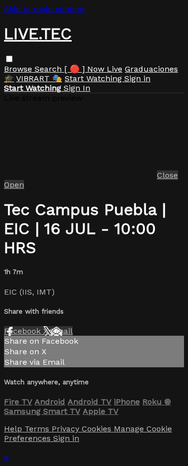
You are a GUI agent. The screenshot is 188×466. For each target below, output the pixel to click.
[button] (9, 59)
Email (62, 331)
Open (14, 184)
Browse (19, 69)
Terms (38, 428)
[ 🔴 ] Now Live (93, 69)
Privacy (67, 428)
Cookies (98, 428)
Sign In (77, 88)
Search (49, 69)
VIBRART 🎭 (39, 78)
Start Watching (94, 78)
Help (14, 428)
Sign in (137, 78)
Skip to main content (44, 9)
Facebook (23, 331)
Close (167, 175)
